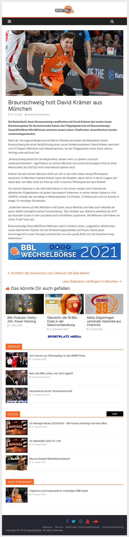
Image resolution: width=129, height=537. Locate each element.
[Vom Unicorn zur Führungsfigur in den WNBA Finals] (17, 354)
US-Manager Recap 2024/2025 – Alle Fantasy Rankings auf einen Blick (68, 423)
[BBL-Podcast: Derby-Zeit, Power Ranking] (25, 296)
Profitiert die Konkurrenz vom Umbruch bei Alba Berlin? (48, 273)
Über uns (59, 527)
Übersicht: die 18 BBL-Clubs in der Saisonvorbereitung (62, 321)
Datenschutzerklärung (112, 527)
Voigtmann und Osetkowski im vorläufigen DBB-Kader (58, 490)
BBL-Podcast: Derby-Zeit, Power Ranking (22, 319)
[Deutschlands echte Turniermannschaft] (17, 389)
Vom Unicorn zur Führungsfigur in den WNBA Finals (57, 355)
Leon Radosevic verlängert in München (92, 281)
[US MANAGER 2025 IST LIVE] (17, 439)
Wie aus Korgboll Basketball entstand (49, 458)
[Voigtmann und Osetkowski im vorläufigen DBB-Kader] (17, 489)
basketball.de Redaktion (38, 114)
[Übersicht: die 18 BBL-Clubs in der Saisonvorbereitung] (64, 296)
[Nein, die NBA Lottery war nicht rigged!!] (17, 371)
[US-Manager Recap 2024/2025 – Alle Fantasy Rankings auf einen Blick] (17, 421)
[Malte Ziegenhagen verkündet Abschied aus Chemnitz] (104, 296)
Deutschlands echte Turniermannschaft (50, 391)
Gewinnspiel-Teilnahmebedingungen (83, 527)
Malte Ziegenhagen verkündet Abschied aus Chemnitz (104, 321)
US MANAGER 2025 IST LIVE (45, 440)
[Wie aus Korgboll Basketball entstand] (17, 457)
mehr (114, 413)
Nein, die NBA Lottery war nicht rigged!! (51, 373)
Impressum (47, 527)
